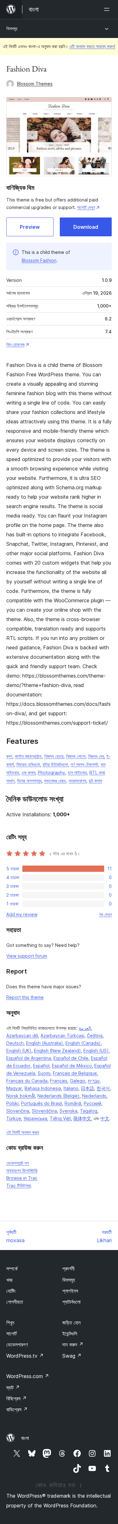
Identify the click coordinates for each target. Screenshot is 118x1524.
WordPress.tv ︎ (25, 1356)
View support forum (26, 955)
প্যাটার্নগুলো (71, 1302)
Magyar (14, 1088)
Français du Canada (27, 1080)
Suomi (44, 1073)
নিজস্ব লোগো (76, 756)
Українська (35, 1118)
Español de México (72, 1065)
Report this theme (25, 997)
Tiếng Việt (60, 1118)
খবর (9, 1280)
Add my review (21, 914)
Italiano (71, 1088)
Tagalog (88, 1110)
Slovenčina (17, 1110)
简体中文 (82, 1118)
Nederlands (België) (58, 1095)
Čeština (95, 1035)
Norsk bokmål (20, 1095)
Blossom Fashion (39, 260)
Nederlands (94, 1095)
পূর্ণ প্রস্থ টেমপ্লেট (84, 764)
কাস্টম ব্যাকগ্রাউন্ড (28, 756)
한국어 (103, 1088)
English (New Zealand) (57, 1050)
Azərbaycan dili (22, 1035)
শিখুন (10, 1322)
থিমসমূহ (11, 28)
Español (41, 1065)
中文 (104, 1118)
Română (73, 1103)
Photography (51, 772)
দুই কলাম (95, 780)
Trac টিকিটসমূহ (18, 1185)
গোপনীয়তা (14, 1302)
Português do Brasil (41, 1103)
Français (58, 1080)
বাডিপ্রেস (17, 1409)
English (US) (96, 1050)
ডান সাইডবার (77, 772)
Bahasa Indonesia (43, 1088)
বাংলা (25, 1438)
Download (85, 227)
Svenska (68, 1110)
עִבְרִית (93, 1080)
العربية (85, 1028)
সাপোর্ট (11, 1333)
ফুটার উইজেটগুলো (55, 764)
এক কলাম (28, 772)
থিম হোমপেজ (15, 344)
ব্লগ (9, 756)
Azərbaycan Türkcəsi (62, 1035)
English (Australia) (44, 1043)
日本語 (87, 1088)
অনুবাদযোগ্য (77, 780)
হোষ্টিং (11, 1291)
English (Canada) (83, 1043)
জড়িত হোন (71, 1322)
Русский (92, 1103)
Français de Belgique (75, 1073)
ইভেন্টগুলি (69, 1333)
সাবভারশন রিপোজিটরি (21, 1170)
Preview (30, 227)
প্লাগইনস (70, 1291)
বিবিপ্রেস (16, 1398)
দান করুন (72, 1344)
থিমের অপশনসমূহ (29, 780)
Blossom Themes (35, 83)
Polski (12, 1103)
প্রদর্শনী (68, 1268)
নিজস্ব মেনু (96, 756)
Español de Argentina (28, 1058)
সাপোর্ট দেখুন (86, 207)
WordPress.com (27, 1376)
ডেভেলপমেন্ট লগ (17, 1163)
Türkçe (13, 1118)
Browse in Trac (21, 1178)
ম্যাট (13, 1387)
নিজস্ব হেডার (54, 756)
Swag (71, 1356)
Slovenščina (44, 1110)
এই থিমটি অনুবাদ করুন (22, 1132)
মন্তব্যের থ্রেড (55, 780)
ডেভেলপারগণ (17, 1344)
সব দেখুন (105, 914)
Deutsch (15, 1043)
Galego (77, 1080)
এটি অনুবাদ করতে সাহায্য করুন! (92, 46)
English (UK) (18, 1050)
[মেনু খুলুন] (108, 9)
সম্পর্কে (12, 1268)
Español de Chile (70, 1058)
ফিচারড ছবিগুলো (28, 764)
